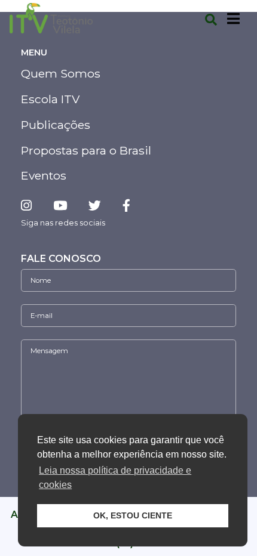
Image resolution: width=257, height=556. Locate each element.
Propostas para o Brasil (86, 150)
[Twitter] (95, 205)
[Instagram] (31, 205)
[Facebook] (126, 205)
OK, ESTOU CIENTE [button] (132, 515)
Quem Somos (60, 73)
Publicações (55, 125)
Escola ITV (50, 99)
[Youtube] (60, 205)
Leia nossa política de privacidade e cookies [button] (115, 477)
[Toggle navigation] (233, 18)
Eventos (43, 175)
